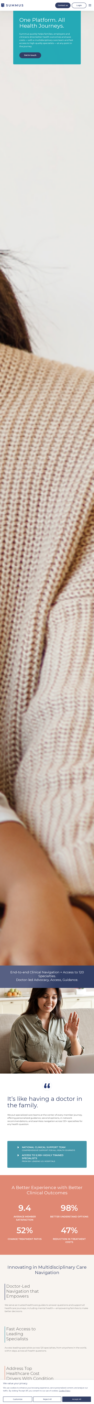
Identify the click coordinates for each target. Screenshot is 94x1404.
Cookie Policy (64, 1391)
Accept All (76, 1399)
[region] (47, 1392)
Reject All (47, 1399)
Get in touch (30, 55)
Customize (17, 1399)
